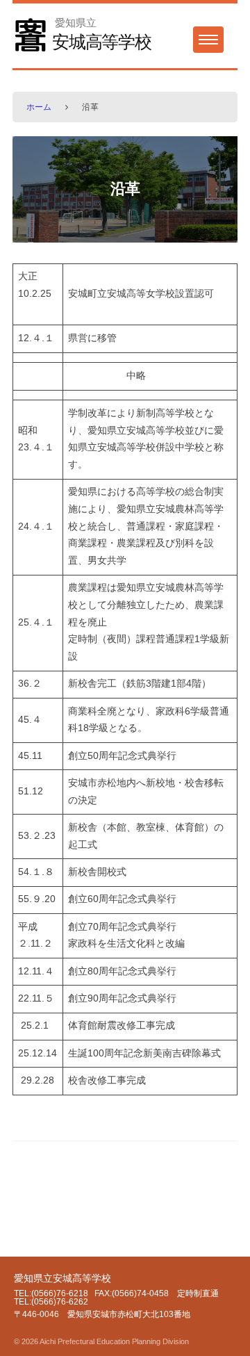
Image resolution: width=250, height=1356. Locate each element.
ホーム (38, 107)
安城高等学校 (101, 41)
